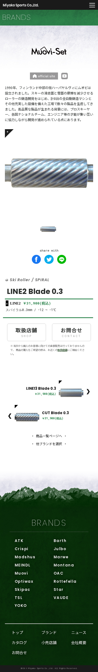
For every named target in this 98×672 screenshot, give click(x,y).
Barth (60, 540)
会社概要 (78, 642)
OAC (58, 573)
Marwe (61, 557)
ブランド (49, 632)
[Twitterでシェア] (49, 259)
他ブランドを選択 (49, 443)
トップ (17, 632)
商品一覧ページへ (49, 436)
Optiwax (24, 581)
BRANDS (49, 523)
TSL (19, 597)
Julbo (60, 548)
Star (59, 589)
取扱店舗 (26, 332)
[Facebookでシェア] (36, 259)
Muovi (21, 573)
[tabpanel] (49, 173)
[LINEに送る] (61, 259)
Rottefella (65, 581)
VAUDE (61, 597)
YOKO (21, 605)
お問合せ (71, 332)
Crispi (22, 548)
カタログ (19, 642)
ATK (19, 540)
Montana (64, 565)
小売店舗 (49, 642)
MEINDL (23, 565)
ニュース (78, 632)
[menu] (92, 5)
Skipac (22, 589)
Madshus (25, 557)
